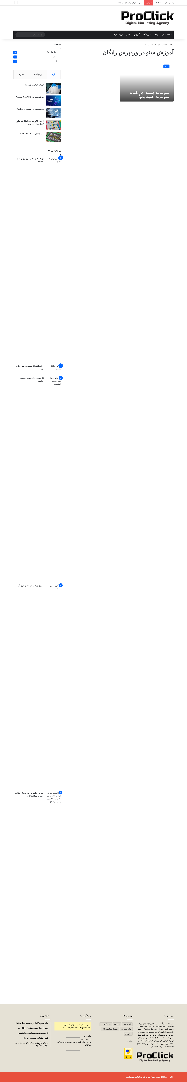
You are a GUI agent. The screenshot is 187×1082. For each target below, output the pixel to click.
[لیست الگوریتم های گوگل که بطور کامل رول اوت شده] (53, 125)
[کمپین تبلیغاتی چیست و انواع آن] (53, 687)
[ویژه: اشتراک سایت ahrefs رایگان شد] (53, 370)
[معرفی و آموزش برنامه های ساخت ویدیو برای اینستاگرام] (53, 894)
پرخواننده (38, 74)
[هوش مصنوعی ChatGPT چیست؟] (53, 100)
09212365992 (86, 1039)
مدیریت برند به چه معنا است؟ (31, 133)
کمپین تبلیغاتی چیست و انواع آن (31, 586)
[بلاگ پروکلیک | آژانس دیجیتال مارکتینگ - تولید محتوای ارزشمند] (147, 18)
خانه (170, 44)
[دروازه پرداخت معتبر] (128, 1059)
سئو (128, 35)
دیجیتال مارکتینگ (52, 52)
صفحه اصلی (167, 35)
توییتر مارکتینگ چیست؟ (34, 85)
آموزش (136, 35)
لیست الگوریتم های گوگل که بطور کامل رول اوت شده (123, 3)
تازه (53, 74)
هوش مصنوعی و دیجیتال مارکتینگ (30, 109)
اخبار (57, 61)
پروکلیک (139, 1077)
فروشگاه (147, 35)
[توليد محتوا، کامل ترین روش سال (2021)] (53, 260)
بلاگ (156, 35)
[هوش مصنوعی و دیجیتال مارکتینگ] (53, 113)
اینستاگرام (105, 1024)
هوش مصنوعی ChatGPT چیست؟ (30, 97)
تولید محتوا (118, 35)
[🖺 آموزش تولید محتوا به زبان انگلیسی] (53, 479)
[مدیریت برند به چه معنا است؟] (53, 137)
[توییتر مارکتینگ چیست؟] (53, 88)
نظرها (21, 74)
